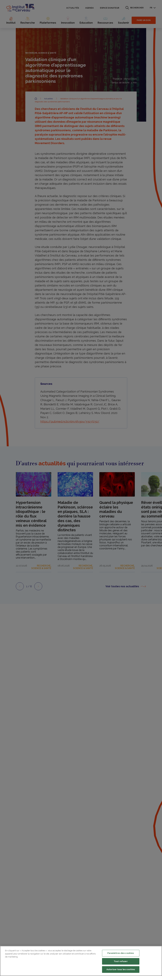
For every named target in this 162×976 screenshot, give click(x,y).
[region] (81, 961)
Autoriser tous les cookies (120, 969)
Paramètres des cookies (120, 953)
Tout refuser (121, 961)
